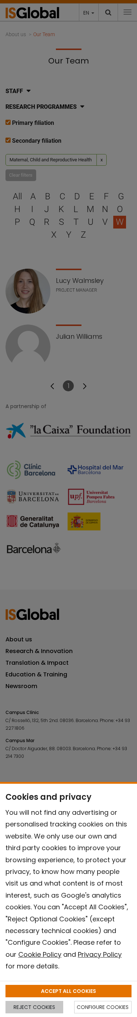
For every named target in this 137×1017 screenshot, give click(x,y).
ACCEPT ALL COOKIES (68, 991)
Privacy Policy (100, 954)
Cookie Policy (39, 954)
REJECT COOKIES (34, 1007)
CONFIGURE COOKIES (103, 1007)
